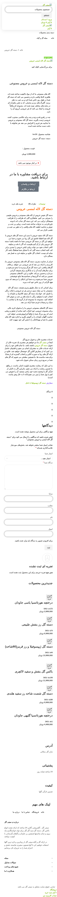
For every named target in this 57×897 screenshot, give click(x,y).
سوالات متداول (10, 862)
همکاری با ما (9, 871)
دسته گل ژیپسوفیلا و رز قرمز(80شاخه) (29, 646)
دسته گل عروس (10, 50)
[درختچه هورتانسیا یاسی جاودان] (43, 589)
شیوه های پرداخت (11, 867)
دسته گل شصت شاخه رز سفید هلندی (30, 693)
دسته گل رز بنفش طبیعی (37, 624)
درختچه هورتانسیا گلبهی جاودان (33, 715)
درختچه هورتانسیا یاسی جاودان (34, 602)
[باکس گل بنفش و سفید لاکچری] (39, 658)
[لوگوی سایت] (47, 5)
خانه (21, 50)
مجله (6, 858)
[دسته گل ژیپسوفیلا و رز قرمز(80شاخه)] (40, 636)
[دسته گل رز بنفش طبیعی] (42, 614)
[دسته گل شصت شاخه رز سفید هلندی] (39, 683)
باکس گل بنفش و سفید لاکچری (34, 671)
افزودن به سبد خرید (49, 597)
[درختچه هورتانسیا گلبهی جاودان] (39, 705)
